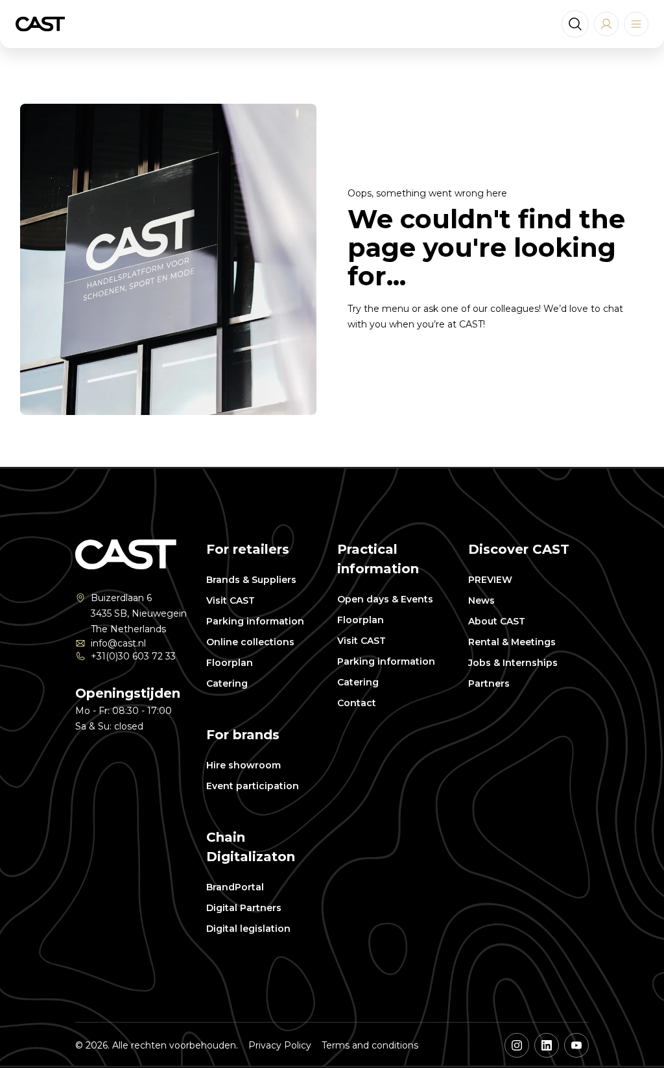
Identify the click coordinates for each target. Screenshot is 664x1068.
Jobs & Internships (513, 663)
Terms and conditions (370, 1045)
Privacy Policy (279, 1045)
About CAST (496, 621)
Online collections (250, 642)
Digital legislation (248, 928)
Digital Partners (243, 908)
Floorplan (229, 663)
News (481, 600)
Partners (489, 683)
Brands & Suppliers (251, 580)
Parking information (255, 621)
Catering (227, 683)
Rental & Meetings (512, 642)
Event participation (252, 786)
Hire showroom (243, 765)
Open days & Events (385, 599)
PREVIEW (490, 580)
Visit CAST (230, 600)
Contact (356, 703)
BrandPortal (235, 887)
